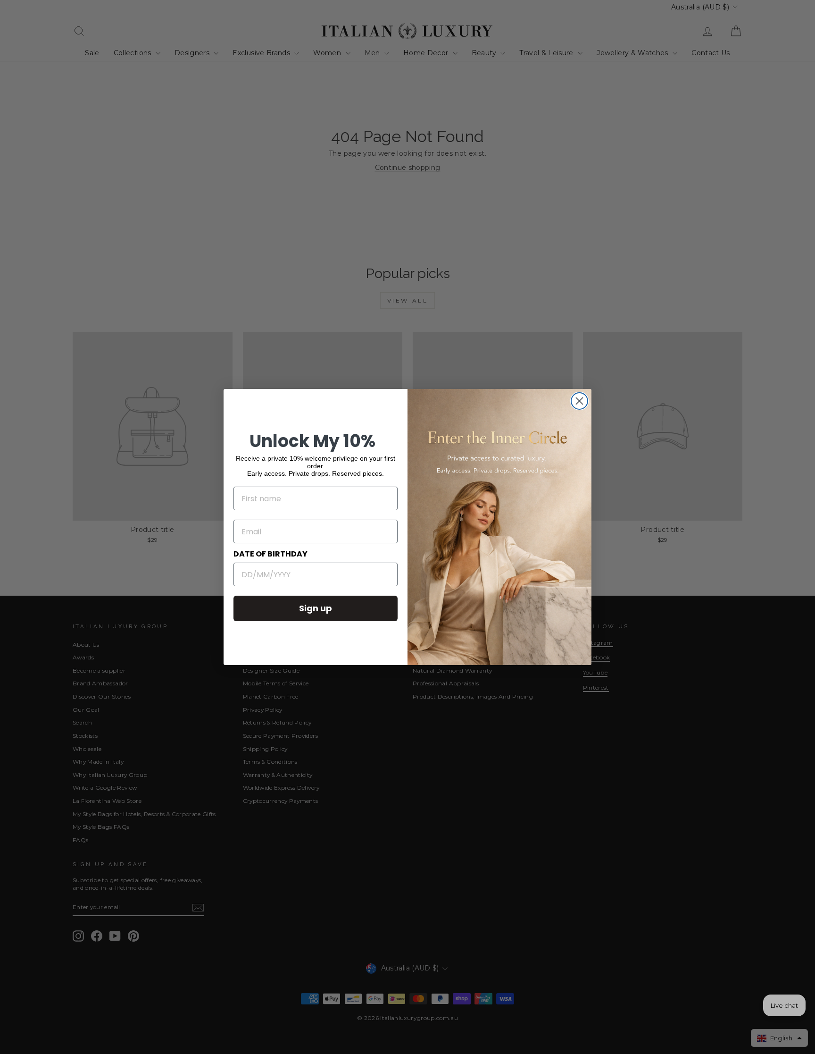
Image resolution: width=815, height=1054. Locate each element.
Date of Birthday (270, 553)
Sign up (315, 608)
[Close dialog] (579, 401)
